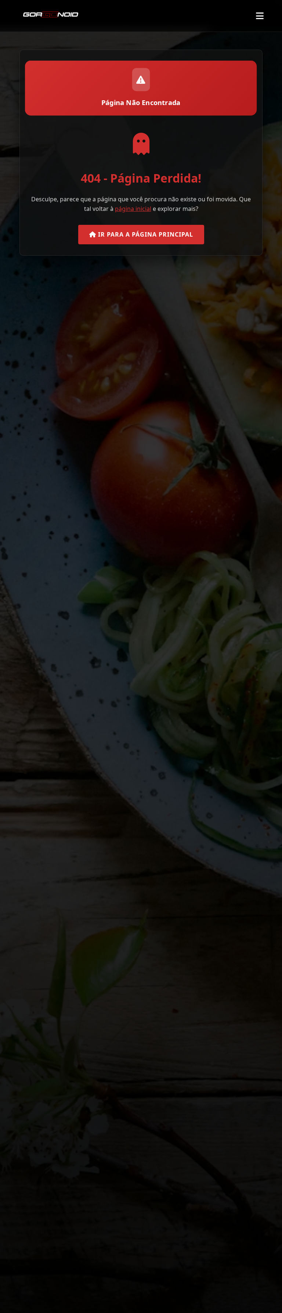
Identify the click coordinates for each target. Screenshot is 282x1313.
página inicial (133, 209)
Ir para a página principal (144, 234)
